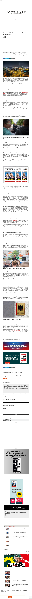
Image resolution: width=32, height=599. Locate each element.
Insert (10, 597)
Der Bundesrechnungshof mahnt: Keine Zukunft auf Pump (13, 319)
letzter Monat (12, 526)
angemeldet (8, 393)
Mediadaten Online (3, 591)
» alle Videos (27, 551)
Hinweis (23, 391)
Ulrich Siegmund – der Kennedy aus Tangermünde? (20, 528)
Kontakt (5, 590)
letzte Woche (8, 526)
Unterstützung (9, 590)
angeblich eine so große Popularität (15, 330)
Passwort (4, 408)
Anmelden (5, 403)
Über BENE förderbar (15, 220)
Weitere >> (6, 549)
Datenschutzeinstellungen (23, 590)
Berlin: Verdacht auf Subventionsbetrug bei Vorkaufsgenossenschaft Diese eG (16, 138)
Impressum (13, 590)
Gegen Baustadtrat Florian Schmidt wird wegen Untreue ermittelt (14, 268)
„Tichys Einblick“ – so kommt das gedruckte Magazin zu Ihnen (14, 185)
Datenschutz (17, 590)
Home (2, 590)
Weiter (5, 378)
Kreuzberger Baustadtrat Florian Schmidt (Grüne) (17, 272)
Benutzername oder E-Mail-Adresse (8, 405)
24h (4, 526)
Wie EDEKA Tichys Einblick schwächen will (20, 532)
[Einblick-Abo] (16, 488)
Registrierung (10, 403)
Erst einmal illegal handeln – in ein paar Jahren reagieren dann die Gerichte (20, 576)
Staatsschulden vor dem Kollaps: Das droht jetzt (19, 571)
